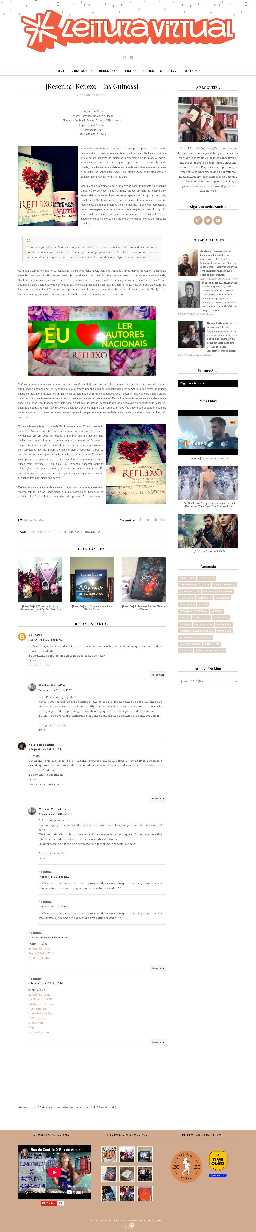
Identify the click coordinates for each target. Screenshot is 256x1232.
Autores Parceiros (218, 591)
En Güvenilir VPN (40, 999)
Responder (157, 674)
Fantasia (204, 598)
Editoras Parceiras (195, 584)
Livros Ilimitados (210, 650)
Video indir (35, 1022)
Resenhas (94, 531)
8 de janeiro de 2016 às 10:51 (55, 813)
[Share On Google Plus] (162, 520)
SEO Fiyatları (37, 1018)
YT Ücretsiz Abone (40, 1004)
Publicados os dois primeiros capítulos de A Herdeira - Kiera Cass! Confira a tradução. (209, 505)
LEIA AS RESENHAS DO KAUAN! (195, 354)
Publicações (189, 591)
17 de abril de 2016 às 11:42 (54, 876)
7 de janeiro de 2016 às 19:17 (55, 690)
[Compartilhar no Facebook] (140, 520)
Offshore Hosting (39, 958)
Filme (203, 604)
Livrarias (224, 624)
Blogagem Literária (195, 637)
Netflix (186, 650)
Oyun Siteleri (37, 1008)
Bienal (185, 624)
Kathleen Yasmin (41, 744)
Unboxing (212, 644)
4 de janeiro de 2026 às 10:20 (45, 983)
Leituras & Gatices (40, 665)
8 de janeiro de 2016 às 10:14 (45, 749)
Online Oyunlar (38, 1032)
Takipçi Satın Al (39, 948)
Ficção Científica (193, 611)
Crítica (217, 611)
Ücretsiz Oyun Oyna (41, 1013)
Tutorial (224, 631)
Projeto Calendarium (196, 631)
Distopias (187, 604)
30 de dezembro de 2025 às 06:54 (48, 937)
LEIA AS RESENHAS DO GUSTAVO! (218, 278)
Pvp (31, 1027)
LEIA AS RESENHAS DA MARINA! (195, 314)
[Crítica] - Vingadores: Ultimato (209, 458)
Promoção (202, 617)
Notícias (186, 598)
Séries (184, 617)
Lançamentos (224, 584)
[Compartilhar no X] (148, 520)
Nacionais (73, 531)
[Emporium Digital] (128, 1225)
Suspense (221, 617)
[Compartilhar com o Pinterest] (155, 520)
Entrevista (203, 624)
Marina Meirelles (45, 531)
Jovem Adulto (190, 644)
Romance (223, 598)
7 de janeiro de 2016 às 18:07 (45, 639)
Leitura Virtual (97, 1220)
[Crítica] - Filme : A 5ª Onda (209, 551)
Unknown (35, 634)
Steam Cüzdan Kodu (41, 953)
